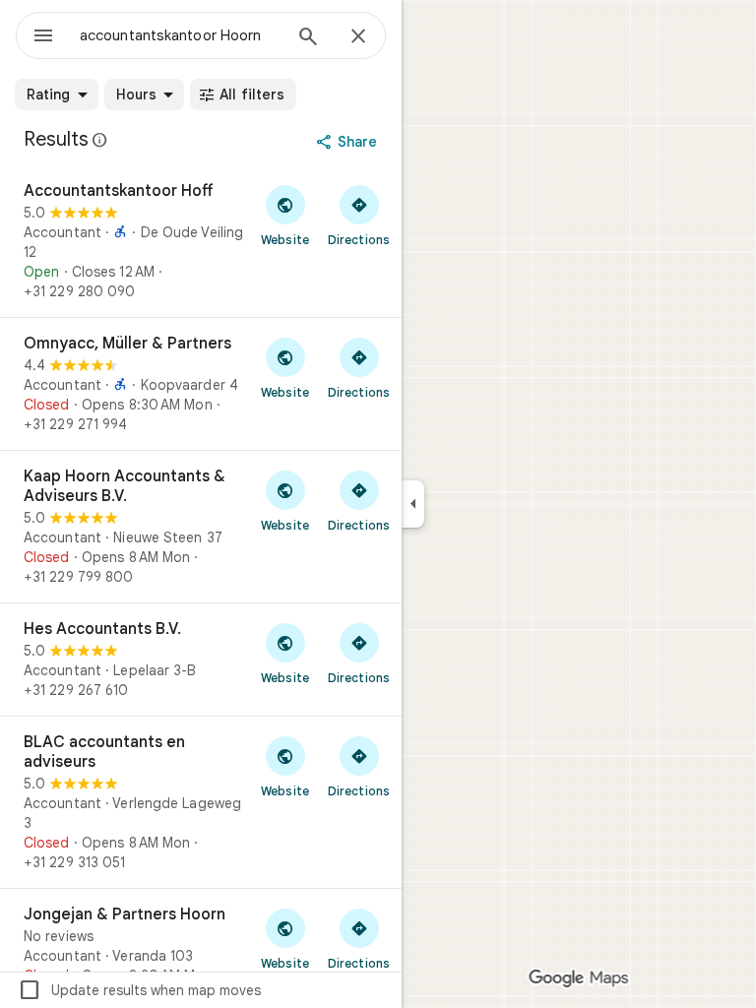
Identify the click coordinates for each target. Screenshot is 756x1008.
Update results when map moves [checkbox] (139, 990)
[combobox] (180, 35)
